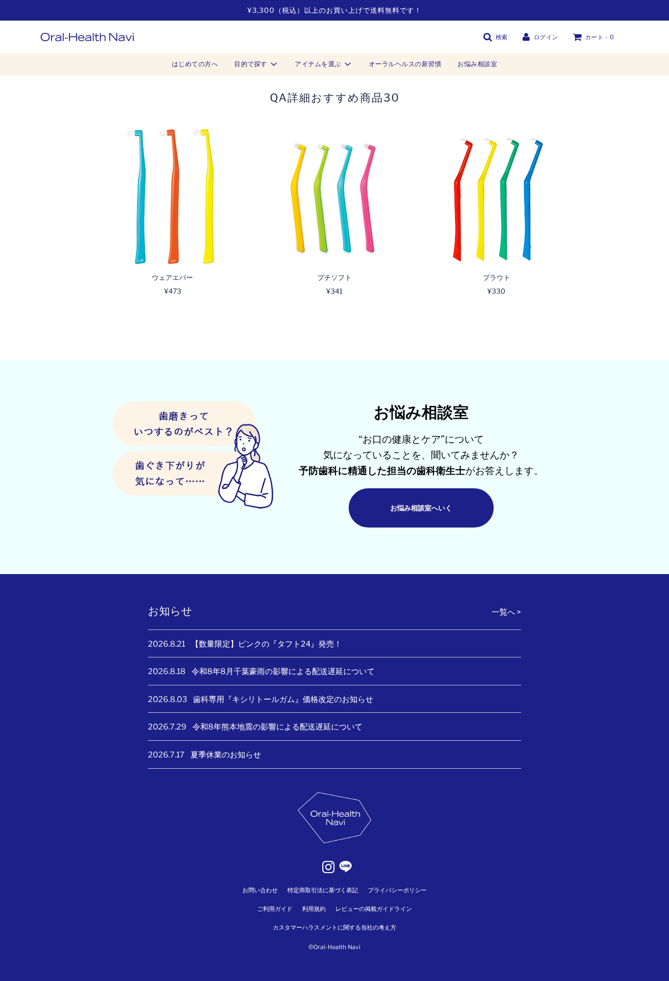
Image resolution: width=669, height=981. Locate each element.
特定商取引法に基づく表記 (322, 890)
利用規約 (314, 908)
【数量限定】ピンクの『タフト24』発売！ (266, 644)
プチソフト (334, 277)
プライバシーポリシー (397, 890)
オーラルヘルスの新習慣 (405, 64)
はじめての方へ (195, 64)
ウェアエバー (172, 277)
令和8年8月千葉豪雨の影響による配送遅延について (283, 671)
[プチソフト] (334, 196)
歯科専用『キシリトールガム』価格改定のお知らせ (283, 699)
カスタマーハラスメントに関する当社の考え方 (334, 927)
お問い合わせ (260, 890)
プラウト (496, 277)
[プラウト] (496, 196)
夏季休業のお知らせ (226, 754)
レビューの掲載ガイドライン (373, 908)
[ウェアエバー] (172, 196)
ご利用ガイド (274, 908)
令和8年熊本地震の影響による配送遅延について (277, 726)
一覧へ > (506, 612)
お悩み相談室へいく (421, 507)
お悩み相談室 (477, 64)
